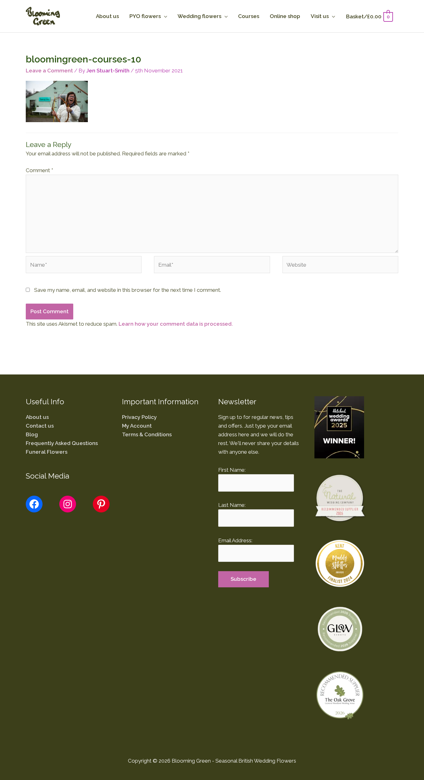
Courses (248, 16)
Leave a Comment (49, 70)
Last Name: (232, 505)
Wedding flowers (199, 16)
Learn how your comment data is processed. (176, 324)
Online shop (285, 16)
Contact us (40, 426)
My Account (137, 426)
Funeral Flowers (46, 452)
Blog (32, 434)
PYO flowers (145, 16)
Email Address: (235, 540)
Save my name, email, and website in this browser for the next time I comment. (127, 290)
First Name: (232, 470)
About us (107, 16)
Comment (39, 170)
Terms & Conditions (147, 434)
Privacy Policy (139, 417)
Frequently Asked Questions (62, 443)
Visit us (320, 16)
